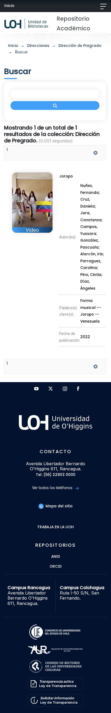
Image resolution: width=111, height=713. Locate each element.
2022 (85, 336)
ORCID (56, 566)
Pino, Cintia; (91, 274)
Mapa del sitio (58, 506)
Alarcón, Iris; (92, 254)
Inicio (9, 5)
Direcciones (38, 45)
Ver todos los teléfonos (53, 488)
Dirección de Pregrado (79, 45)
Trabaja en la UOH (55, 527)
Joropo (66, 176)
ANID (55, 557)
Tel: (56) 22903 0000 (55, 475)
